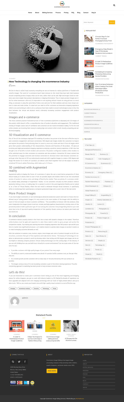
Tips (87, 249)
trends (98, 249)
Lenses (100, 204)
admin (13, 85)
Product (88, 218)
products (89, 231)
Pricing (66, 12)
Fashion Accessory (92, 177)
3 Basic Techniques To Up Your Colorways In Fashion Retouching (35, 339)
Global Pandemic (91, 190)
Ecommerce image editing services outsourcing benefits (53, 339)
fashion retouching (92, 181)
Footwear (109, 181)
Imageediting (106, 195)
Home (30, 12)
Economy (36, 288)
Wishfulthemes (80, 398)
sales (88, 236)
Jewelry (88, 204)
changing (12, 288)
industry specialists (104, 200)
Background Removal (91, 109)
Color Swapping (104, 159)
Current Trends (70, 334)
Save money (101, 236)
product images (103, 218)
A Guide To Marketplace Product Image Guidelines (16, 339)
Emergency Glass (105, 172)
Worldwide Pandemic (92, 258)
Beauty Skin (90, 154)
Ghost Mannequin (91, 186)
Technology (46, 288)
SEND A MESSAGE (16, 377)
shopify (101, 240)
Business (104, 154)
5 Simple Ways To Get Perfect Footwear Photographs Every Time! (103, 39)
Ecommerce (12, 78)
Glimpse (107, 186)
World (99, 254)
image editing (90, 195)
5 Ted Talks (89, 145)
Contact (85, 12)
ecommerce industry (24, 288)
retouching (102, 231)
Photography (90, 213)
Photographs (104, 208)
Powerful (104, 213)
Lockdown (89, 208)
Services (89, 240)
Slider (86, 131)
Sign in (85, 387)
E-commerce (90, 163)
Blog (78, 12)
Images (88, 200)
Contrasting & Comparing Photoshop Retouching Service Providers (103, 74)
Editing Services (47, 12)
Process (58, 12)
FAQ (72, 12)
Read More (52, 371)
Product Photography (91, 128)
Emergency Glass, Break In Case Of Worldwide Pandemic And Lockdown (104, 51)
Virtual (54, 288)
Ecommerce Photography (104, 43)
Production (89, 222)
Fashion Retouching (102, 79)
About (37, 12)
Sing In (94, 12)
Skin (87, 245)
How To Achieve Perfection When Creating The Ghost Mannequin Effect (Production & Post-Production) (104, 88)
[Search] (114, 5)
